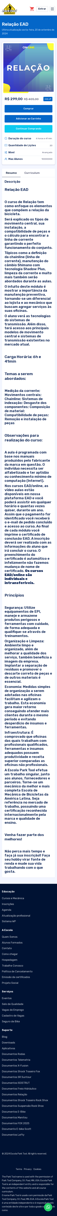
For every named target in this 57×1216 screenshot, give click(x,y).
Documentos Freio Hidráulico (19, 1088)
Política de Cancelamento (17, 971)
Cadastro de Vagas (13, 1015)
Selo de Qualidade (12, 1004)
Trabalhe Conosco (12, 965)
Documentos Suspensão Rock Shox (23, 1105)
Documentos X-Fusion (15, 1065)
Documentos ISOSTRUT (16, 1082)
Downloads (8, 1042)
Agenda (6, 909)
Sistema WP (9, 921)
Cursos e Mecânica (13, 898)
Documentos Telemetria (16, 1059)
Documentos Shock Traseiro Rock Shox (25, 1100)
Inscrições (8, 904)
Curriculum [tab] (32, 172)
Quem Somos (9, 936)
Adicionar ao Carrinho (28, 118)
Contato (7, 948)
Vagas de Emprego (13, 1009)
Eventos (7, 998)
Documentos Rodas (13, 1054)
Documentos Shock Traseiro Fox (21, 1071)
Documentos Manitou (14, 1117)
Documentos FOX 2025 (15, 1123)
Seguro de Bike (11, 1021)
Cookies (37, 1169)
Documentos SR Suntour (16, 1077)
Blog (4, 1036)
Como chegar (10, 954)
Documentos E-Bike (13, 1111)
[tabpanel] (28, 527)
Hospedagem (9, 959)
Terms (19, 1169)
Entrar (42, 9)
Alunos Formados (12, 942)
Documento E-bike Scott (16, 1128)
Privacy (28, 1169)
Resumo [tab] (11, 172)
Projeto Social (10, 982)
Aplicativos (8, 1048)
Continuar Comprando (28, 128)
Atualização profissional (16, 915)
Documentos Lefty (13, 1134)
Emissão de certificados (16, 977)
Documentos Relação (14, 1094)
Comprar (28, 108)
